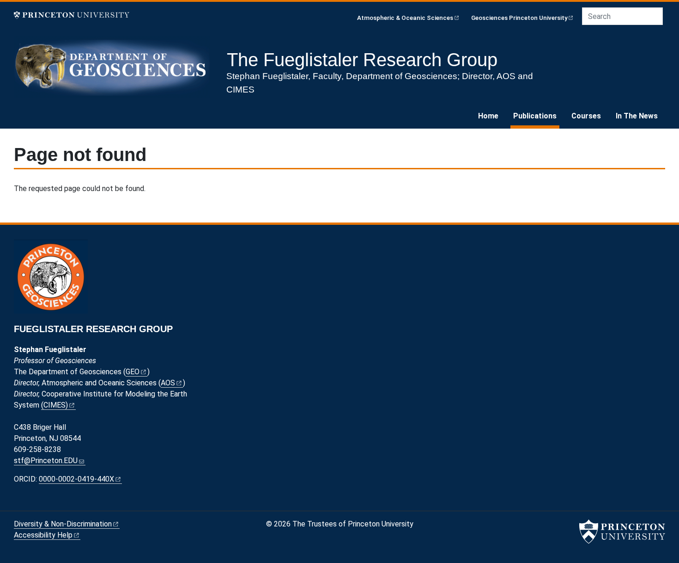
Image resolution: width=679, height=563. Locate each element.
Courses (586, 115)
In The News (637, 115)
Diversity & (63, 524)
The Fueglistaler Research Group (362, 59)
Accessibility (43, 535)
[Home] (116, 70)
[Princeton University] (71, 15)
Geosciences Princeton (519, 17)
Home (488, 115)
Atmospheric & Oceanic (405, 17)
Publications (536, 115)
